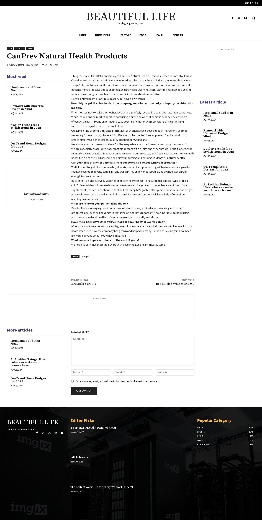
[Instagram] (43, 433)
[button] (253, 18)
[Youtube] (245, 18)
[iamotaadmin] (36, 178)
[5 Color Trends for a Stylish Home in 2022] (55, 129)
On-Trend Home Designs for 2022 (28, 145)
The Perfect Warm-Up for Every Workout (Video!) (101, 487)
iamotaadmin (17, 64)
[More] (190, 64)
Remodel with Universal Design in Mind (28, 107)
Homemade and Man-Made (26, 89)
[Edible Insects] (179, 467)
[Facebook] (232, 18)
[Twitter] (239, 18)
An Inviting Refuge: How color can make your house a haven (28, 362)
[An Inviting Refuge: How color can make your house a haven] (55, 364)
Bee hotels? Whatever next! (175, 284)
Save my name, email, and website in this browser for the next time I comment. (118, 381)
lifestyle (85, 256)
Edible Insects (79, 457)
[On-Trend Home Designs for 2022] (55, 148)
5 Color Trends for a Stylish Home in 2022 (26, 126)
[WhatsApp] (182, 64)
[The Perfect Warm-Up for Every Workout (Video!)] (179, 497)
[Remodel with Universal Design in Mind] (55, 111)
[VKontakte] (56, 433)
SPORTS (29, 48)
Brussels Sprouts (83, 284)
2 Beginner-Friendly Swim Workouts (93, 428)
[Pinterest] (174, 64)
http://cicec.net (36, 199)
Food (10, 48)
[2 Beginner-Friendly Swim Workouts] (179, 438)
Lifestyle (19, 48)
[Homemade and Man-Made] (55, 92)
